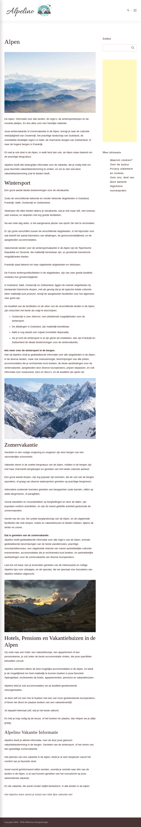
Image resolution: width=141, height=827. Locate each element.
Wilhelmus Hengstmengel (36, 822)
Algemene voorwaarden (118, 188)
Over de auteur (119, 164)
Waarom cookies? (121, 160)
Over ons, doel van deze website (122, 179)
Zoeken (107, 38)
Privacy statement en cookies (121, 171)
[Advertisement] (120, 100)
